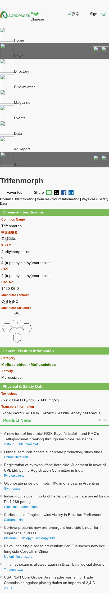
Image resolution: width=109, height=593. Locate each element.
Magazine (22, 102)
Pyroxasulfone (14, 475)
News (18, 56)
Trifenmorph (21, 181)
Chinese (37, 19)
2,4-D (8, 588)
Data (18, 133)
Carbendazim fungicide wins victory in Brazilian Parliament (52, 514)
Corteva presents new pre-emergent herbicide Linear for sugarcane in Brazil (51, 530)
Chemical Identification (17, 199)
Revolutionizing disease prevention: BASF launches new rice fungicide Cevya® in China (54, 549)
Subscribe (22, 164)
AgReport (22, 149)
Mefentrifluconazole (18, 557)
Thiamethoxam (14, 569)
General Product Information (58, 199)
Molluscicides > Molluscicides (28, 364)
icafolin (9, 444)
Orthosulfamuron (16, 457)
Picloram (10, 538)
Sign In (96, 14)
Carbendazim (14, 520)
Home (19, 40)
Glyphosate (12, 488)
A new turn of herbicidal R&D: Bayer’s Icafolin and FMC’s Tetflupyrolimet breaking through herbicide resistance (51, 436)
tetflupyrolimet (28, 444)
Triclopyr (26, 538)
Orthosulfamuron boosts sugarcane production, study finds (53, 452)
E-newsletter (24, 87)
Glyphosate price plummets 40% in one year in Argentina (51, 483)
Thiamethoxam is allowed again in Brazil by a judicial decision (55, 564)
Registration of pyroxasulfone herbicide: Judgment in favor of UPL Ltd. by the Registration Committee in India (55, 467)
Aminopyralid (45, 538)
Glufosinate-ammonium (21, 507)
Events (19, 118)
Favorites (14, 192)
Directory (21, 71)
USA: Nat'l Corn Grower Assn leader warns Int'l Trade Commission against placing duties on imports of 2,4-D (49, 580)
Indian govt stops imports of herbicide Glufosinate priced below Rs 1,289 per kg (56, 499)
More (102, 420)
